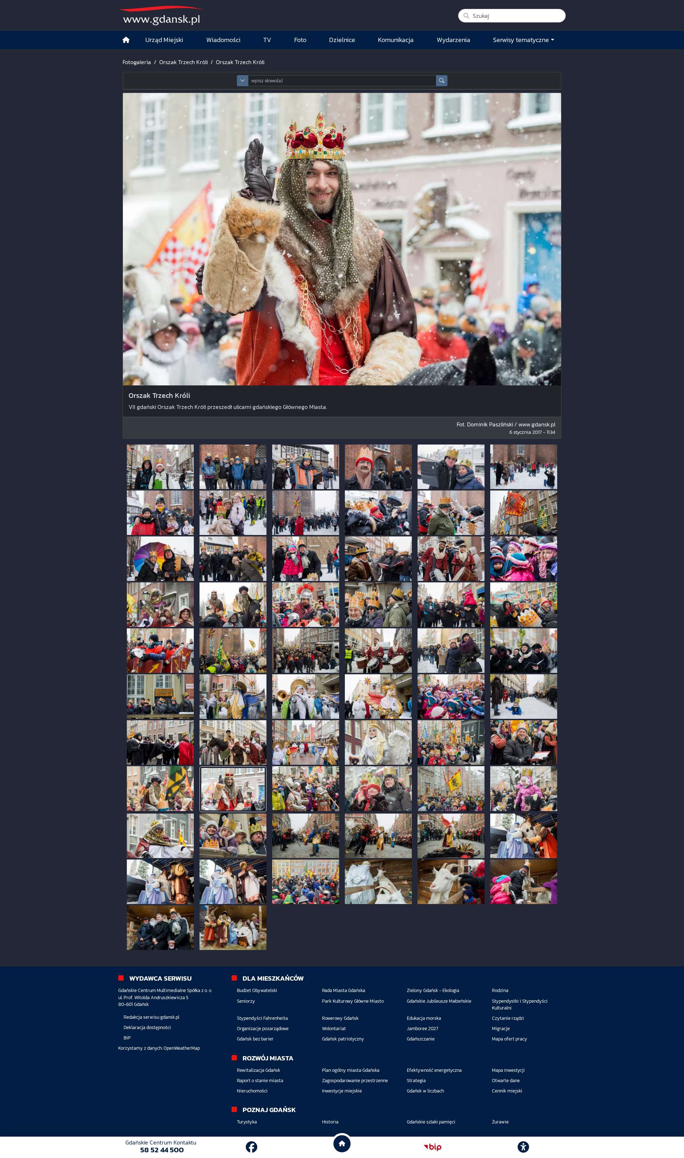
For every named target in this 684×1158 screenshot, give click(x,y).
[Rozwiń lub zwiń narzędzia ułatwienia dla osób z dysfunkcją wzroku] (523, 1147)
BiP (127, 1037)
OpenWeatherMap (182, 1048)
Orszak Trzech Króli (183, 62)
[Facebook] (251, 1147)
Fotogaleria (137, 62)
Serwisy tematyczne (521, 40)
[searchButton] (441, 80)
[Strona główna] (126, 40)
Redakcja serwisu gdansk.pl (151, 1017)
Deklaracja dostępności (147, 1027)
